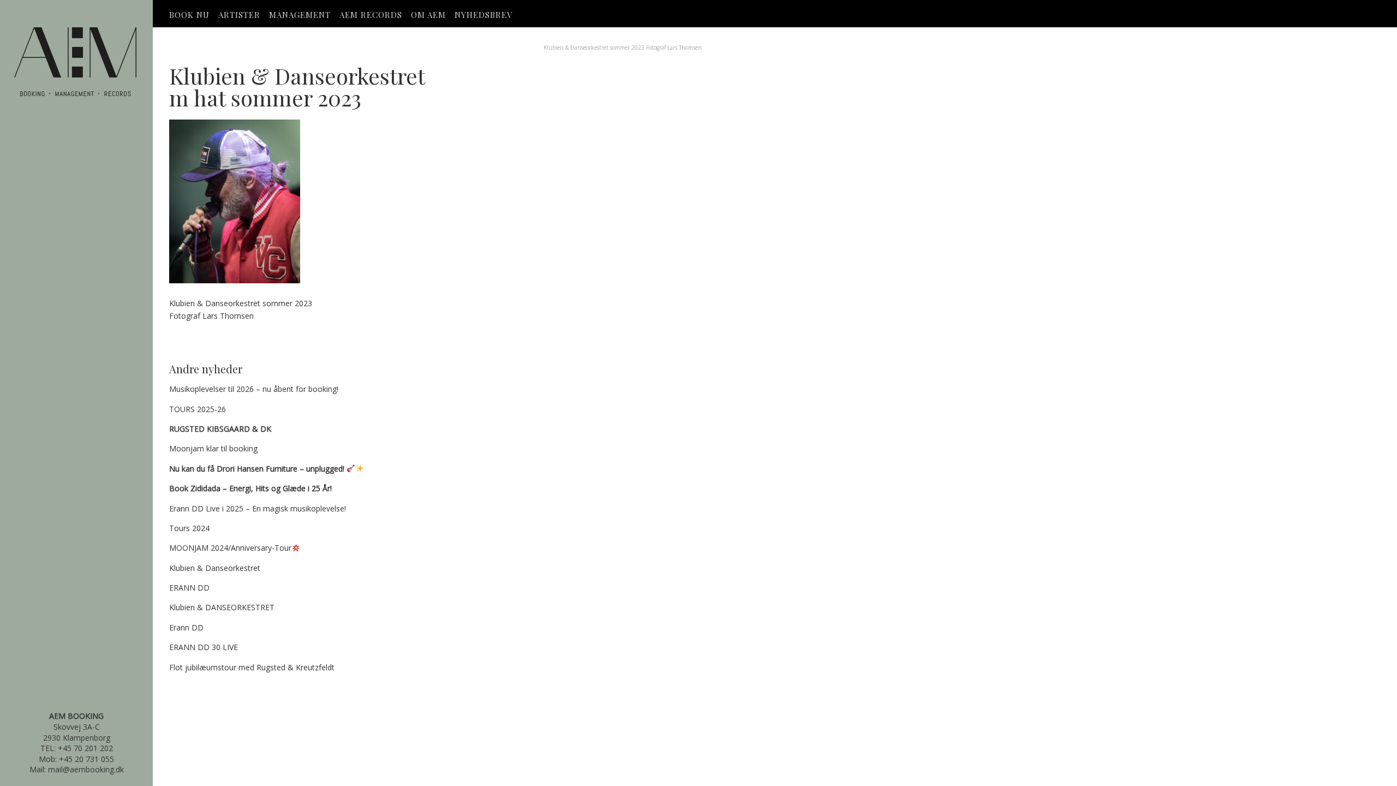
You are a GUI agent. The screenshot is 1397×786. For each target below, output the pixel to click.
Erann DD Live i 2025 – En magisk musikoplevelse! (257, 508)
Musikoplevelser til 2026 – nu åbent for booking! (253, 389)
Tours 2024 (189, 528)
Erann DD (186, 627)
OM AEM (428, 14)
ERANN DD (189, 587)
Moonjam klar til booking (213, 448)
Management (300, 14)
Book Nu (189, 14)
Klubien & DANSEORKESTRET (221, 607)
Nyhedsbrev (483, 14)
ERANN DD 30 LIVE (203, 647)
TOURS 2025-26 (197, 409)
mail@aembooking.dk (86, 769)
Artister (239, 14)
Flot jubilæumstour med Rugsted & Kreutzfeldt (252, 667)
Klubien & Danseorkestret (214, 568)
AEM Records (370, 14)
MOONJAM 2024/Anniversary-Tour (230, 548)
